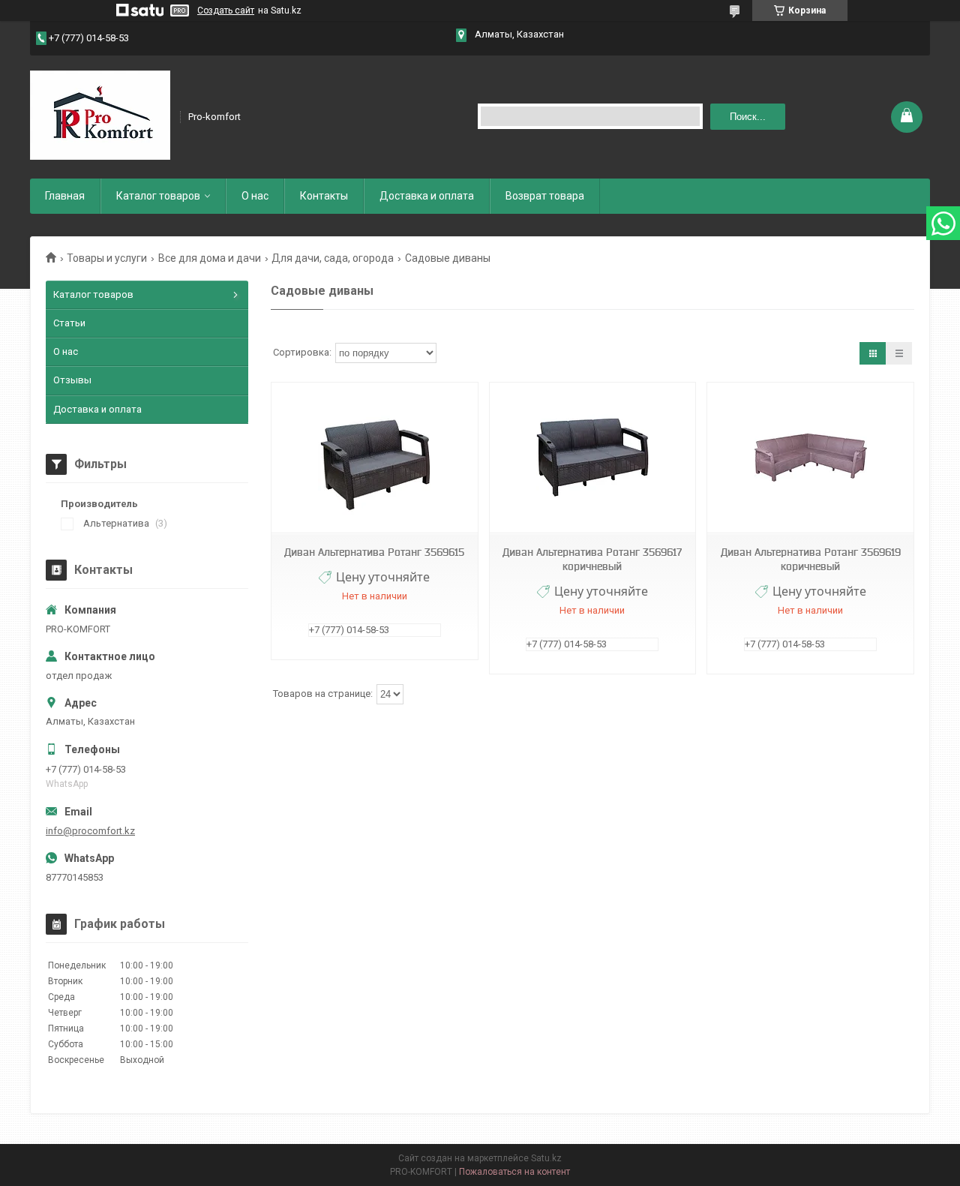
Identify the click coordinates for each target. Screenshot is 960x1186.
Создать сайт (225, 10)
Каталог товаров (158, 196)
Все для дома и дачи (209, 258)
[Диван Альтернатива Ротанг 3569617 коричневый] (592, 458)
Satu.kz (546, 1158)
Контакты (324, 196)
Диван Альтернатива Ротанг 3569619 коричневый (811, 559)
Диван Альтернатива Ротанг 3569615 (374, 552)
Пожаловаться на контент (514, 1171)
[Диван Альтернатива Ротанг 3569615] (374, 458)
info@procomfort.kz (90, 830)
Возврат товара (545, 196)
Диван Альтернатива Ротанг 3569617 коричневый (592, 559)
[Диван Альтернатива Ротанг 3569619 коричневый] (810, 458)
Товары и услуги (107, 258)
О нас (255, 196)
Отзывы (72, 380)
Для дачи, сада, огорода (333, 258)
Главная (65, 196)
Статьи (69, 323)
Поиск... (748, 116)
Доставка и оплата (427, 196)
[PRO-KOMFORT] (100, 116)
